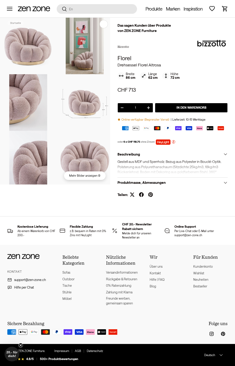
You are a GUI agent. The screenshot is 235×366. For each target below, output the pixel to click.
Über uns (156, 266)
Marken (173, 8)
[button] (225, 9)
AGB (78, 351)
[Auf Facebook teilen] (141, 194)
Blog (153, 286)
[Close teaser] (20, 345)
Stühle (67, 292)
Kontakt (155, 273)
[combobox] (97, 9)
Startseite (15, 22)
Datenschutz (95, 351)
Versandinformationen (122, 272)
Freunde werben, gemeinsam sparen (119, 300)
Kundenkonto (203, 266)
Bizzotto (123, 46)
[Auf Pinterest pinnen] (150, 194)
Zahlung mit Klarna (119, 292)
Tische (67, 285)
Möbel (67, 299)
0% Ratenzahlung (118, 285)
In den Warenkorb (191, 107)
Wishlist (198, 273)
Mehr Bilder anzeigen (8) (85, 175)
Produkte (153, 8)
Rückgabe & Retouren (121, 279)
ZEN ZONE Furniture (31, 351)
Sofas (66, 272)
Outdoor (68, 279)
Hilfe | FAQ (157, 279)
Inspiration (193, 8)
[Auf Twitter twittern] (132, 194)
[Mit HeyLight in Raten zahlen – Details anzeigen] (173, 142)
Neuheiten (200, 279)
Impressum (61, 351)
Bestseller (200, 286)
